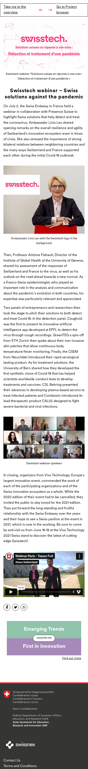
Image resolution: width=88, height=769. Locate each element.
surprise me (44, 637)
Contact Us (11, 760)
